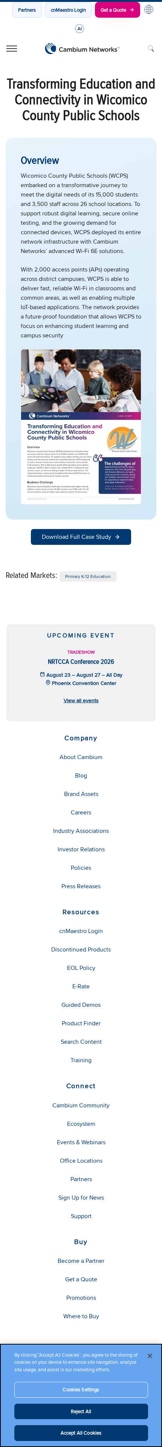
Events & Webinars (81, 1142)
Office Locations (81, 1160)
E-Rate (81, 986)
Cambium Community (81, 1105)
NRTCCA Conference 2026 (81, 661)
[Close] (150, 1356)
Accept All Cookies (81, 1432)
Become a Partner (81, 1260)
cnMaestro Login (68, 9)
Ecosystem (81, 1123)
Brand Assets (81, 794)
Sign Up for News (81, 1197)
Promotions (81, 1297)
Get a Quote (113, 9)
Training (81, 1060)
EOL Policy (81, 968)
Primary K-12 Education (88, 576)
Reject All (81, 1411)
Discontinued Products (81, 949)
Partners (27, 9)
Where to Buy (81, 1316)
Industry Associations (81, 830)
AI (79, 29)
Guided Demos (81, 1004)
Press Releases (81, 886)
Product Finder (81, 1023)
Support (81, 1216)
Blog (81, 775)
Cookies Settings (81, 1389)
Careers (81, 812)
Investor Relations (81, 849)
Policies (81, 867)
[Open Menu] (11, 48)
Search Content (81, 1041)
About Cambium (81, 757)
